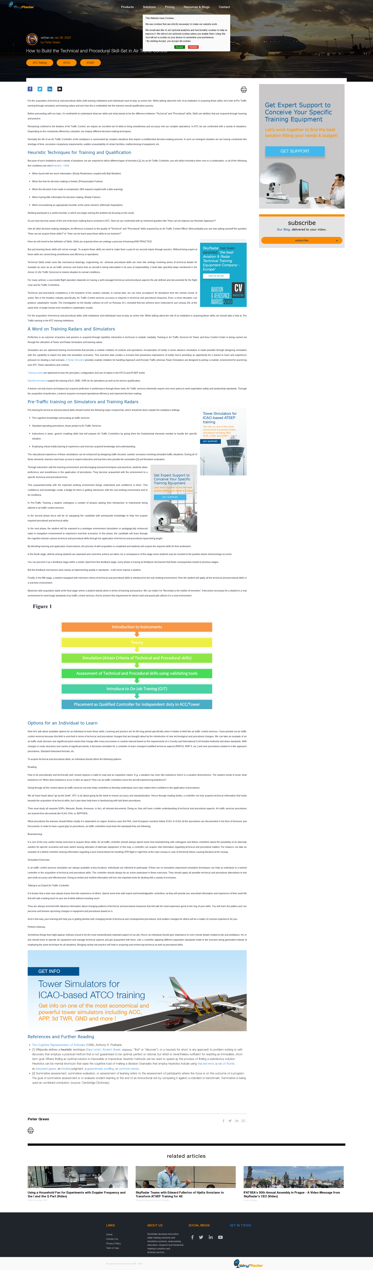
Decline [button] (193, 47)
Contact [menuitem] (224, 7)
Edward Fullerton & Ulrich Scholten (152, 1200)
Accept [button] (179, 47)
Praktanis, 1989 (60, 165)
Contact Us (112, 1239)
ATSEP (90, 62)
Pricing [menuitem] (169, 7)
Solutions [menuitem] (149, 7)
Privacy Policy (113, 1243)
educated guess (46, 1068)
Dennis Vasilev (250, 1200)
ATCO (66, 62)
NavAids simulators (37, 380)
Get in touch (240, 1225)
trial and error (206, 1063)
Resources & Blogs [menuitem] (197, 7)
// (94, 1049)
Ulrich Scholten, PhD (37, 1200)
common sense (129, 1068)
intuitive (66, 1068)
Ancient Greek (111, 1049)
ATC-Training (40, 62)
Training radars (35, 372)
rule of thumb (226, 1063)
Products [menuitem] (127, 7)
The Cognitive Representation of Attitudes (58, 1044)
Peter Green (52, 42)
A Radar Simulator (75, 360)
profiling (109, 1068)
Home (109, 1234)
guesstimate (95, 1068)
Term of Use (112, 1248)
